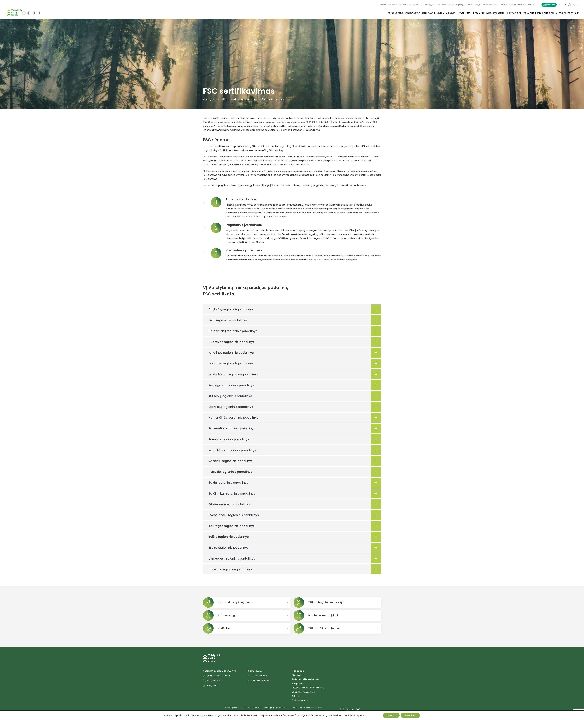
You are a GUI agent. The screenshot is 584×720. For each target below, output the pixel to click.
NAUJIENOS (427, 13)
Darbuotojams (299, 700)
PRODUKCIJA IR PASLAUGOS (549, 13)
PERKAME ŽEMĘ (395, 13)
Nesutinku (410, 715)
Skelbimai (296, 675)
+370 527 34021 (214, 680)
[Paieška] (574, 4)
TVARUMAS (464, 13)
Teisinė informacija (490, 4)
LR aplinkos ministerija (302, 692)
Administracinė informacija (390, 4)
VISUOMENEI (452, 13)
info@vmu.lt (212, 685)
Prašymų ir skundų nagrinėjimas (307, 687)
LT (578, 4)
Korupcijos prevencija (412, 4)
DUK (576, 13)
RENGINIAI (439, 13)
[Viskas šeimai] (549, 4)
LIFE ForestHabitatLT (481, 13)
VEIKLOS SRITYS (412, 13)
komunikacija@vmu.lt (261, 680)
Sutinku (391, 715)
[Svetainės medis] (560, 4)
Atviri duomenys (473, 4)
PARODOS (568, 13)
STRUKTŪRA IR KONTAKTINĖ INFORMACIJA (513, 13)
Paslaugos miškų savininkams (306, 679)
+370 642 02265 (259, 676)
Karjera (531, 4)
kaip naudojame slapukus (351, 715)
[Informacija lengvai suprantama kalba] (569, 4)
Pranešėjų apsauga (431, 4)
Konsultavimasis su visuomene (513, 4)
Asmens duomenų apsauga (453, 4)
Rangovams (297, 683)
